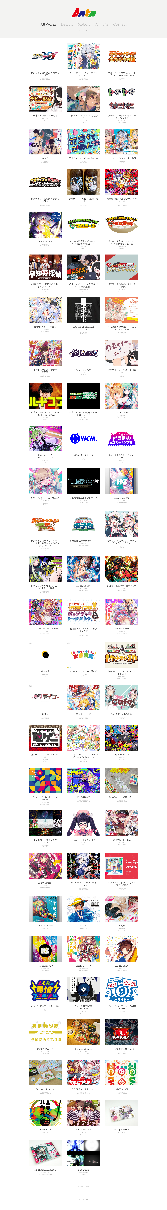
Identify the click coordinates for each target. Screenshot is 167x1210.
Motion (83, 24)
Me (105, 24)
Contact (120, 24)
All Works (48, 24)
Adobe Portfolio (86, 1204)
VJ (96, 24)
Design (67, 24)
